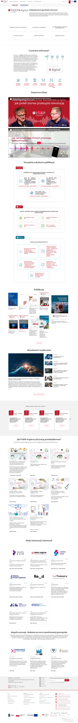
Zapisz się (67, 680)
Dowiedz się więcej (23, 186)
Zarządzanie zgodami (62, 705)
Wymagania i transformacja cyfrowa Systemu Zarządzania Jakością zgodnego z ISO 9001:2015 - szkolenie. (30, 251)
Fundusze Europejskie (13, 1)
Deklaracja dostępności (63, 699)
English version (61, 693)
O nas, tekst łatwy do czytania (64, 702)
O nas (67, 1)
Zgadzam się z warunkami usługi (56, 682)
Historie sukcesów (37, 1)
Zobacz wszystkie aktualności (39, 394)
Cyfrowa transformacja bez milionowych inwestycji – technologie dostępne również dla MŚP (23, 379)
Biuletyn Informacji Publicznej (64, 696)
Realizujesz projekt (15, 4)
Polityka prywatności (62, 704)
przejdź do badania (33, 186)
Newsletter (62, 682)
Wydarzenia (30, 1)
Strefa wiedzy (23, 1)
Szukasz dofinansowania (24, 4)
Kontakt (64, 1)
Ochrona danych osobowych (64, 708)
